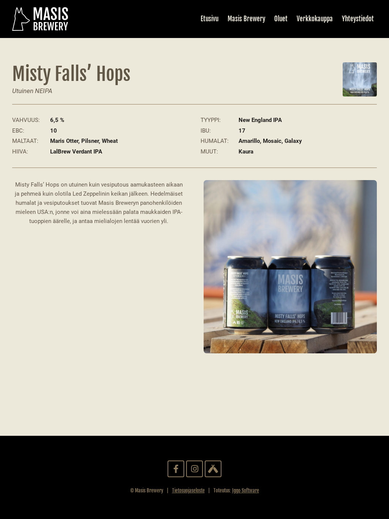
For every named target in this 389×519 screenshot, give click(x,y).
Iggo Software (245, 490)
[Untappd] (213, 468)
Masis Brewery (246, 19)
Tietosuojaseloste (188, 490)
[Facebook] (176, 468)
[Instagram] (194, 468)
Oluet (281, 19)
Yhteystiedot (358, 19)
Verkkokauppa (315, 19)
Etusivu (209, 19)
